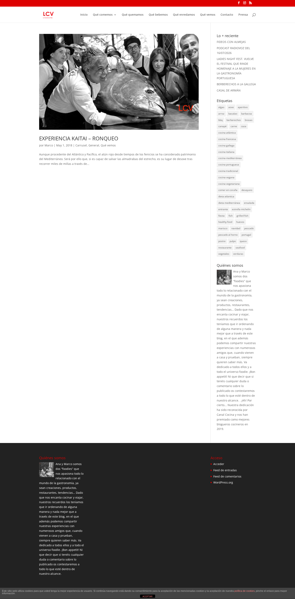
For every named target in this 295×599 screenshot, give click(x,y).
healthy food (225, 222)
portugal (246, 234)
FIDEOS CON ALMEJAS (231, 42)
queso (243, 241)
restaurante (225, 247)
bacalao (232, 113)
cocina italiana (226, 152)
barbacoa (246, 113)
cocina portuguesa (228, 164)
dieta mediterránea (229, 203)
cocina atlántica (227, 132)
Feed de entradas (225, 470)
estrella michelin (241, 209)
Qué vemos (207, 14)
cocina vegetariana (229, 183)
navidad (235, 228)
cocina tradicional (228, 171)
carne (234, 126)
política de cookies (244, 591)
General (93, 145)
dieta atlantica (226, 196)
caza (243, 126)
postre (222, 241)
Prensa (243, 14)
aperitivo (243, 107)
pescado (249, 228)
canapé (222, 126)
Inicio (84, 14)
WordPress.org (223, 482)
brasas (248, 120)
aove (231, 107)
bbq (220, 120)
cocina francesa (227, 139)
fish (231, 215)
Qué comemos (103, 14)
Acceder (218, 464)
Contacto (227, 14)
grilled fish (242, 215)
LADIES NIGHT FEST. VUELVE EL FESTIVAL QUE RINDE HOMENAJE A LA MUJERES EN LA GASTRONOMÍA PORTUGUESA (236, 68)
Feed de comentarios (227, 476)
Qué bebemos (158, 14)
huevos (240, 222)
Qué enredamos (184, 14)
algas (221, 107)
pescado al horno (228, 234)
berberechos (234, 120)
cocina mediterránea (230, 158)
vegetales (223, 253)
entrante (223, 209)
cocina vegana (226, 177)
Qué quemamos (132, 14)
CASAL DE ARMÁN (229, 90)
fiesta (221, 215)
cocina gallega (226, 145)
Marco (49, 145)
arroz (221, 113)
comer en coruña (227, 190)
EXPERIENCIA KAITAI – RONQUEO (78, 138)
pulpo (233, 241)
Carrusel (81, 145)
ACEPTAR (147, 596)
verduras (238, 253)
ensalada (249, 203)
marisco (222, 228)
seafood (240, 247)
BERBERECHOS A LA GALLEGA (236, 84)
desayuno (246, 190)
